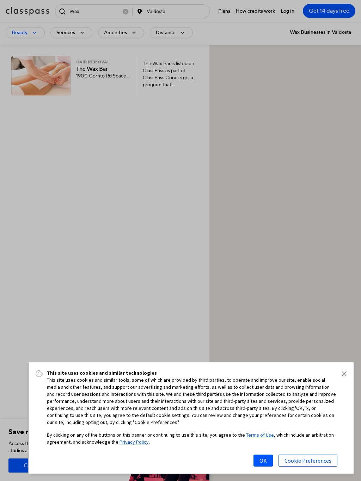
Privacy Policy (134, 442)
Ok (263, 460)
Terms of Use (260, 435)
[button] (344, 373)
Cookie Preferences (307, 460)
